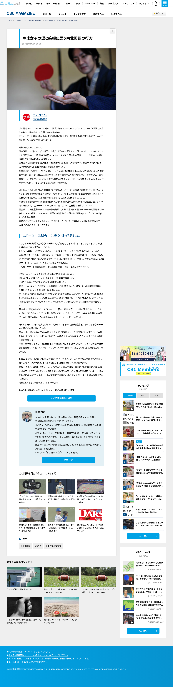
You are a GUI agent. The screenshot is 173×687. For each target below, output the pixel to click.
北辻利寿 (26, 546)
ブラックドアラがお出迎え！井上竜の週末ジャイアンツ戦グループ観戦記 (32, 499)
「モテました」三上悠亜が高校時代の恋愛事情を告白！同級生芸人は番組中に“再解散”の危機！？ (149, 448)
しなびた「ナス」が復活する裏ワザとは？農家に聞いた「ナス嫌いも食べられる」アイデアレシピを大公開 (150, 526)
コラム (38, 546)
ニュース (68, 3)
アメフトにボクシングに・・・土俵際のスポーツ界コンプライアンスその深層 (98, 591)
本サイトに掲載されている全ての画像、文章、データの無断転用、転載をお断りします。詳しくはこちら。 (49, 658)
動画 (102, 3)
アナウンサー (128, 3)
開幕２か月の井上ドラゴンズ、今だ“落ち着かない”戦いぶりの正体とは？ (61, 499)
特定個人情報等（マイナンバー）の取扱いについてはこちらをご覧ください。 (38, 655)
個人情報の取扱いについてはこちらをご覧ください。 (29, 651)
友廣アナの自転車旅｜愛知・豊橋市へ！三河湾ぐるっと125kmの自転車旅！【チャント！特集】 (149, 407)
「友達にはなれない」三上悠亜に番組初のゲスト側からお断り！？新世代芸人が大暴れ (149, 486)
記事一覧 (68, 460)
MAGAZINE (90, 3)
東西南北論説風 (35, 20)
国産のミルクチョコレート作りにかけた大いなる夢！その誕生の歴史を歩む (90, 528)
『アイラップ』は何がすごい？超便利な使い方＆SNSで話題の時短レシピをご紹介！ (150, 473)
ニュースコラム (20, 20)
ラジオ (39, 3)
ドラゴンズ (113, 3)
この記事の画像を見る (61, 398)
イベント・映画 (53, 3)
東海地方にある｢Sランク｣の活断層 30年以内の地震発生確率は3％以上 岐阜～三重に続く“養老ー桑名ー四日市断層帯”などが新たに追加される (149, 568)
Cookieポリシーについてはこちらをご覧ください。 (28, 662)
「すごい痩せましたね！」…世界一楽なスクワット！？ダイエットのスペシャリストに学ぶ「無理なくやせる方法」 (149, 500)
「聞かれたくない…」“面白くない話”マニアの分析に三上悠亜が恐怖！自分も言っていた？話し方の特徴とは (149, 461)
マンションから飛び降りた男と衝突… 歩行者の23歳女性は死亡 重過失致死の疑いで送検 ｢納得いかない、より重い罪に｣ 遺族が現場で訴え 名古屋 (149, 581)
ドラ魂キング (53, 452)
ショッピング (144, 3)
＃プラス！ (65, 452)
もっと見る (143, 536)
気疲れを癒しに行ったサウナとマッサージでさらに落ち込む (149, 510)
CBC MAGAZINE (21, 13)
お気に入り (160, 13)
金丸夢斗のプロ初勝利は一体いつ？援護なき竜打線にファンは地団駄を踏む (61, 528)
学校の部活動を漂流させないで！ (20, 589)
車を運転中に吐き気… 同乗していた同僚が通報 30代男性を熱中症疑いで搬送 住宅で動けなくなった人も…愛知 (149, 606)
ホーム (9, 20)
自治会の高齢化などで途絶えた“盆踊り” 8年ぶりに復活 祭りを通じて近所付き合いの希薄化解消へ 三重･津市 (150, 619)
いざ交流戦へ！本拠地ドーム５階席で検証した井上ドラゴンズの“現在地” (90, 499)
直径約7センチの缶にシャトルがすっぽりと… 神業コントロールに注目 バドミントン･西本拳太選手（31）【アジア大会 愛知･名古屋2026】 (149, 595)
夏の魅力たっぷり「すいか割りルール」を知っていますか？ (61, 621)
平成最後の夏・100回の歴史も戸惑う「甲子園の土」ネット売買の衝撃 (24, 621)
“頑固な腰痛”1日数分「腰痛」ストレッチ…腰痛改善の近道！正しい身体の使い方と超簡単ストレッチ (149, 433)
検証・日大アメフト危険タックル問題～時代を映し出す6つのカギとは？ (61, 591)
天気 (78, 3)
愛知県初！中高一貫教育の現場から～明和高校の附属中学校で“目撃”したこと (32, 528)
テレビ (29, 3)
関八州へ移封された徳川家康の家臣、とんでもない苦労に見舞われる (149, 420)
